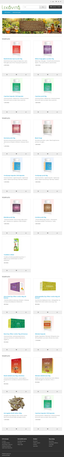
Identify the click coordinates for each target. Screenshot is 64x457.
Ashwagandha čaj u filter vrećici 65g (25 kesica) (47, 297)
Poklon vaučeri (36, 443)
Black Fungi (38, 138)
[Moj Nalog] (53, 1)
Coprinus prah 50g (40, 96)
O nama (4, 441)
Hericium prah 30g (9, 138)
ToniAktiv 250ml (9, 254)
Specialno (35, 446)
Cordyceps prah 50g (41, 175)
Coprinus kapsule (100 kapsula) (13, 96)
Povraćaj (20, 443)
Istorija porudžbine (53, 443)
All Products (7, 12)
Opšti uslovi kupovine (7, 447)
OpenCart (8, 453)
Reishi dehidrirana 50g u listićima (14, 376)
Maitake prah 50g (9, 217)
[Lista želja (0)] (56, 1)
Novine (50, 446)
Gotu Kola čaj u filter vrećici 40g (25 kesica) (15, 297)
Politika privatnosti (6, 446)
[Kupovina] (60, 1)
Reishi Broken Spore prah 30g (13, 59)
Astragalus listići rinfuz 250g (13, 413)
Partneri (35, 444)
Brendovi (35, 441)
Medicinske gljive (17, 12)
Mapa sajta (20, 444)
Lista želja (51, 444)
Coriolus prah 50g (40, 217)
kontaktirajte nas (22, 441)
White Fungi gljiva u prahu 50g (44, 59)
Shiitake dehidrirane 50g (42, 376)
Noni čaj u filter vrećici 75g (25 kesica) (16, 334)
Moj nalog (51, 441)
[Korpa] (58, 1)
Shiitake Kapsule (40, 334)
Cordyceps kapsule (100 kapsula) (14, 175)
